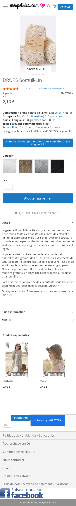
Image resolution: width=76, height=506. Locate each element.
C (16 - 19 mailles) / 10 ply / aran (42, 116)
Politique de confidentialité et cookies (29, 435)
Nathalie (8, 381)
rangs (57, 127)
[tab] (38, 223)
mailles (42, 127)
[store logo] (27, 6)
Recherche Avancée (16, 444)
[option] (10, 166)
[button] (33, 75)
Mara (43, 381)
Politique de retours (17, 476)
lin (70, 112)
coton (58, 112)
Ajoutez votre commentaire (51, 88)
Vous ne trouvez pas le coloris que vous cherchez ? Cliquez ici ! (38, 143)
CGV (6, 468)
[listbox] (34, 166)
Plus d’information (13, 312)
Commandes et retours (19, 452)
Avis (6, 320)
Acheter (65, 6)
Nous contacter (13, 460)
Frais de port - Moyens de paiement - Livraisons (35, 484)
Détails (6, 222)
